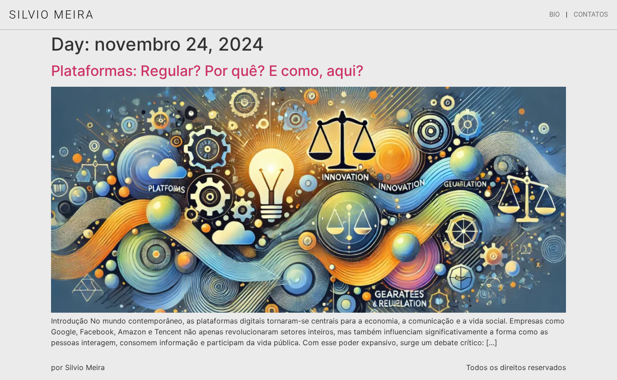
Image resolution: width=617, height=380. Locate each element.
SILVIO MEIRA (51, 14)
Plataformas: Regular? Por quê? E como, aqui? (207, 71)
